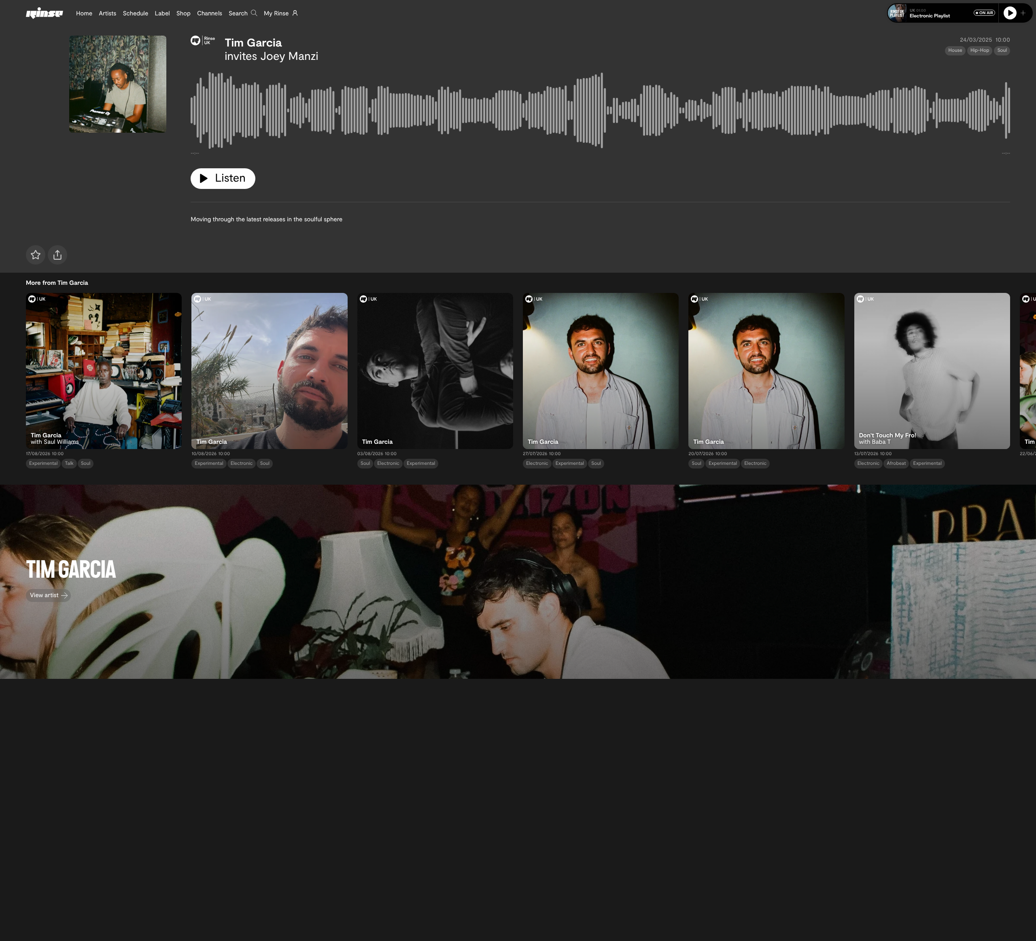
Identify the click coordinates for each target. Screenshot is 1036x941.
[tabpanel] (600, 112)
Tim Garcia (253, 42)
